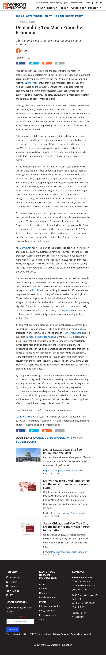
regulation (67, 310)
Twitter (13, 581)
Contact (43, 588)
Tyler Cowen (25, 247)
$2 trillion (37, 290)
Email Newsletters (48, 597)
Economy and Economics (51, 438)
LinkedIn (14, 586)
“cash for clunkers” (72, 332)
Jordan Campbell (54, 470)
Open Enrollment (76, 3)
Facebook (15, 577)
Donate (92, 7)
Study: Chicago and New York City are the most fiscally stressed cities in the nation (66, 527)
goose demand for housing (42, 336)
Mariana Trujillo (76, 470)
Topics (62, 7)
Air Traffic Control (41, 3)
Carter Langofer (79, 513)
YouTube (14, 590)
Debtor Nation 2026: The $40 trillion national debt (62, 451)
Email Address (16, 616)
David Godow (24, 416)
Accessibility (78, 616)
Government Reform (39, 16)
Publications (77, 7)
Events (87, 3)
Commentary (26, 22)
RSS (11, 595)
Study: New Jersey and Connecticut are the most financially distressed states (66, 484)
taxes (80, 310)
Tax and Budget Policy (68, 16)
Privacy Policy (79, 612)
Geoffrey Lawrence (56, 513)
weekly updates (18, 607)
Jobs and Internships (49, 606)
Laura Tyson (31, 82)
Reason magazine (48, 615)
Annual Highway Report (58, 3)
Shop (41, 619)
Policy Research (47, 610)
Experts (51, 7)
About (39, 7)
